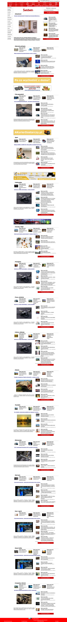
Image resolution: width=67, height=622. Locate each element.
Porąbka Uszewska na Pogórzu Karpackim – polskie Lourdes (26, 377)
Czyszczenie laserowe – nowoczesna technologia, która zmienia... (27, 482)
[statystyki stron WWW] (30, 618)
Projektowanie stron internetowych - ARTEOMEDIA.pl (40, 620)
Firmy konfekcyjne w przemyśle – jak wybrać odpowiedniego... (27, 101)
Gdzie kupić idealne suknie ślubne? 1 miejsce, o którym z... (26, 234)
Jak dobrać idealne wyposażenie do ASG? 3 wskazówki (25, 590)
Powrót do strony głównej (54, 1)
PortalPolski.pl (24, 621)
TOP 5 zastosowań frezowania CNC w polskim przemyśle (25, 447)
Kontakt (56, 621)
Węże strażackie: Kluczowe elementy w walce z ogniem (25, 53)
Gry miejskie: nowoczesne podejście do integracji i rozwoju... (26, 412)
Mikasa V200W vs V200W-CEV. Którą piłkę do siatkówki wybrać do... (28, 144)
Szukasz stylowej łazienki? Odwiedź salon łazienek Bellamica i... (27, 15)
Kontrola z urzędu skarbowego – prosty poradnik (24, 189)
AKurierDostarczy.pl (8, 621)
